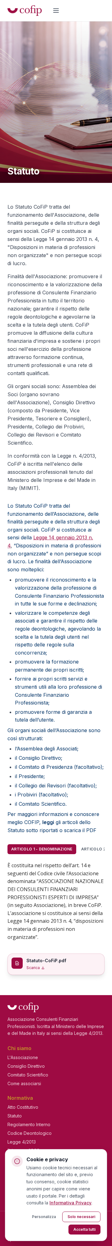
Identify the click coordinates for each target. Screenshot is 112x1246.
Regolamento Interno (28, 1124)
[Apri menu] (56, 10)
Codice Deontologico (29, 1133)
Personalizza (44, 1216)
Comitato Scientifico (27, 1074)
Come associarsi (24, 1083)
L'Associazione (22, 1057)
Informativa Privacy (70, 1202)
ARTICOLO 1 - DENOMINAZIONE (41, 849)
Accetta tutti (84, 1229)
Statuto (14, 1115)
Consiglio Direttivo (26, 1066)
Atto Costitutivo (22, 1107)
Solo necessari (81, 1216)
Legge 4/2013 (21, 1141)
